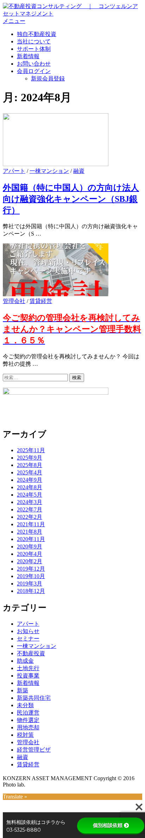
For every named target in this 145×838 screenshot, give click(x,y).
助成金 (25, 661)
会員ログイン (34, 71)
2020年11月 (31, 539)
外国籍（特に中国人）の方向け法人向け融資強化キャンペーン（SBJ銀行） (71, 199)
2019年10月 (31, 576)
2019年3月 (29, 584)
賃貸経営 (41, 301)
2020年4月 (29, 554)
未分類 (25, 705)
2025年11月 (31, 450)
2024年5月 (29, 495)
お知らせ (28, 631)
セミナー (28, 639)
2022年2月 (29, 517)
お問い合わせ (34, 64)
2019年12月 (31, 569)
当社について (34, 41)
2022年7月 (29, 509)
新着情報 (28, 56)
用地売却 (28, 727)
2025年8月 (29, 465)
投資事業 (28, 676)
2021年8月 (29, 532)
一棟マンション (49, 171)
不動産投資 (31, 653)
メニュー (14, 21)
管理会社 (14, 301)
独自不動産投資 (36, 34)
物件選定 (28, 720)
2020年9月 (29, 546)
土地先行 (28, 668)
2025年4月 (29, 472)
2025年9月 (29, 458)
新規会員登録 (48, 78)
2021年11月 (31, 524)
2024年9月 (29, 480)
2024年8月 (29, 487)
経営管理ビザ (34, 750)
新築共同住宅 (34, 698)
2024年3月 (29, 502)
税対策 (25, 735)
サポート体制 (34, 49)
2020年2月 (29, 561)
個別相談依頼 (107, 825)
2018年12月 (31, 591)
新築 (22, 690)
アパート (14, 171)
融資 (78, 171)
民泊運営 (28, 713)
